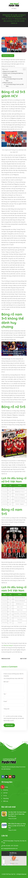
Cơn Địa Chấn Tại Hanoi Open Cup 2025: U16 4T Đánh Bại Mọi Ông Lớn (17, 814)
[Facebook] (2, 776)
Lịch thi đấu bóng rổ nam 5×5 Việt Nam (15, 85)
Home (4, 19)
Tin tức (10, 19)
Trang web (6, 708)
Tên (5, 694)
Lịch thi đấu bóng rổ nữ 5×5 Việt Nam (14, 79)
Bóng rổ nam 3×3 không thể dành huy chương (13, 74)
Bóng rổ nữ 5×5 (7, 77)
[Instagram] (13, 776)
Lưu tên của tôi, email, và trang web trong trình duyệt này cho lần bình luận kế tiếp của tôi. (14, 718)
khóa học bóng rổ (8, 645)
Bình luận (6, 681)
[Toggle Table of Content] (23, 69)
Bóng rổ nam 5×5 (7, 82)
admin (11, 55)
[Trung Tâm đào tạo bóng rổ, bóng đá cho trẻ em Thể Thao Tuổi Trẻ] (14, 4)
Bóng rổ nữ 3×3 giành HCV (10, 71)
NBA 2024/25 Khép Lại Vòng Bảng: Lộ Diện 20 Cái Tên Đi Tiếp (16, 826)
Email (5, 701)
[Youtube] (10, 776)
